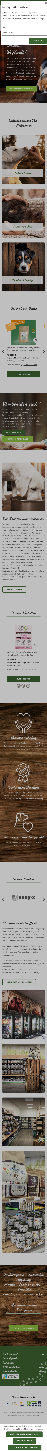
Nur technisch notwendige (24, 1435)
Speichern (38, 41)
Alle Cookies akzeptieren (24, 1448)
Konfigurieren (24, 1441)
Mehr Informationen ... (33, 1429)
